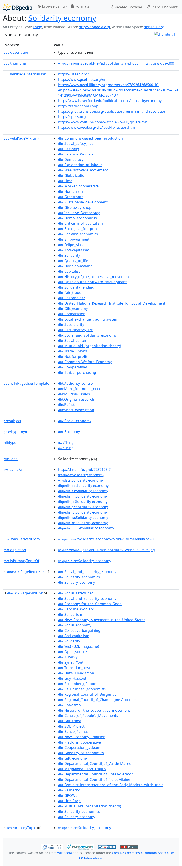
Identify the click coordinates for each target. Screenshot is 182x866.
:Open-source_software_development (92, 281)
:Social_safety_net (75, 143)
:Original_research (76, 399)
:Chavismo (69, 705)
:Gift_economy (73, 308)
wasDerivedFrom (22, 539)
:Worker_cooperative (78, 186)
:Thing (66, 442)
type (10, 442)
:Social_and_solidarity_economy (87, 335)
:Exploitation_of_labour (80, 164)
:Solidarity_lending (76, 287)
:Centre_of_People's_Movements (88, 715)
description (16, 52)
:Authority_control (76, 383)
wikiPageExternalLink (25, 74)
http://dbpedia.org (94, 26)
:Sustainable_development (83, 202)
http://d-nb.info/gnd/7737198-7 (84, 469)
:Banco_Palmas (73, 731)
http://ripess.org (72, 116)
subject (12, 420)
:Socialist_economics (78, 234)
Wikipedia (64, 853)
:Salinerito (69, 790)
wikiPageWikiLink (21, 138)
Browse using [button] (53, 6)
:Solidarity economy (81, 474)
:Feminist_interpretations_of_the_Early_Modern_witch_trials (110, 784)
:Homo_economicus (77, 218)
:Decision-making (75, 266)
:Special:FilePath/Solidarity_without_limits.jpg (106, 549)
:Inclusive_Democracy (79, 212)
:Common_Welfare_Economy (85, 361)
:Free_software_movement (83, 170)
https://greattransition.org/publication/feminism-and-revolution (112, 111)
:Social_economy (74, 420)
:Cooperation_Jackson (79, 747)
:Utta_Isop (69, 800)
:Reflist (66, 404)
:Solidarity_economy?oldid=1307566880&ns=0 (106, 539)
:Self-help (68, 148)
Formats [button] (82, 6)
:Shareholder (71, 297)
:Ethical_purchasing (77, 372)
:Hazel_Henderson (76, 673)
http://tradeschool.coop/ (79, 106)
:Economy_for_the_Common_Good (90, 603)
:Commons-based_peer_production (90, 138)
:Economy (69, 431)
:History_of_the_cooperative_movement (94, 276)
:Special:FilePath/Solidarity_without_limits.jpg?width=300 (116, 63)
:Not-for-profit (72, 356)
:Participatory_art (75, 329)
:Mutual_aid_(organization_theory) (89, 345)
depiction (15, 549)
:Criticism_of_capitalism (80, 223)
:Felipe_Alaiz (70, 244)
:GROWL (67, 795)
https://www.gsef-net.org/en (82, 79)
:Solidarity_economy (84, 560)
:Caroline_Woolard (76, 154)
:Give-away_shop (74, 207)
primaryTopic (21, 827)
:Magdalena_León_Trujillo (82, 768)
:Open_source (72, 651)
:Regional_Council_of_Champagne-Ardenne (97, 699)
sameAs (13, 469)
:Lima (65, 180)
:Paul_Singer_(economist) (82, 689)
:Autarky (67, 657)
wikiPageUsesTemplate (26, 383)
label (11, 458)
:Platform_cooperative (79, 742)
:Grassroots (70, 196)
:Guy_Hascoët (72, 678)
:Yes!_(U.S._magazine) (78, 646)
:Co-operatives (73, 367)
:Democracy (70, 159)
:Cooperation (71, 313)
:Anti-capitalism (73, 250)
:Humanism (70, 191)
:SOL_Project (71, 726)
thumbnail (16, 63)
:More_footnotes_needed (82, 388)
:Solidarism (70, 614)
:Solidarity (69, 255)
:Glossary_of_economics (81, 752)
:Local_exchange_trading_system (88, 319)
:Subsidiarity (71, 324)
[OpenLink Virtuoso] (52, 846)
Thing (37, 26)
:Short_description (76, 409)
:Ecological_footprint (78, 228)
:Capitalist (69, 271)
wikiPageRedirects (26, 571)
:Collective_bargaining (79, 630)
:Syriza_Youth (72, 662)
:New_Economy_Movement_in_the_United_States (101, 619)
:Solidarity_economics (79, 577)
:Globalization (72, 175)
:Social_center (72, 340)
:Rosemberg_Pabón (77, 683)
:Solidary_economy (76, 582)
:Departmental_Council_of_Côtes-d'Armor (95, 774)
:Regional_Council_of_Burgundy (87, 694)
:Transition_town (74, 667)
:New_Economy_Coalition (81, 736)
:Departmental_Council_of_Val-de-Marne (94, 763)
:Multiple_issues (74, 394)
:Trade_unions (72, 351)
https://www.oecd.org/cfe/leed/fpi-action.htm (96, 127)
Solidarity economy (62, 18)
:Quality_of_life (73, 260)
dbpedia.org (154, 26)
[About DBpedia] (17, 7)
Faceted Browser (127, 7)
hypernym (16, 431)
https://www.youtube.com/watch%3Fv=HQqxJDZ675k (102, 122)
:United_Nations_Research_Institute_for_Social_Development (111, 303)
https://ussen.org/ (73, 74)
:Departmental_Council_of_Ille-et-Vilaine (94, 779)
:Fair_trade (69, 292)
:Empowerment (73, 239)
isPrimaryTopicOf (21, 560)
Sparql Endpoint (164, 7)
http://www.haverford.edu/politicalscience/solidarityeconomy (110, 100)
